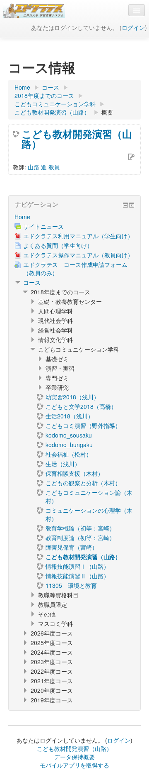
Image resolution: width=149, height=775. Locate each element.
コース (32, 282)
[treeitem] (74, 217)
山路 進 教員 (44, 167)
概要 (107, 112)
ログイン (133, 27)
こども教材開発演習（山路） (77, 139)
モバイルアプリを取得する (74, 765)
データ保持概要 (74, 757)
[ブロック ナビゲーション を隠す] (125, 205)
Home (22, 217)
